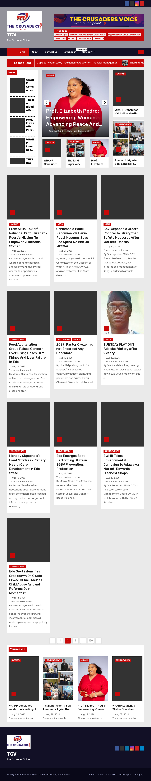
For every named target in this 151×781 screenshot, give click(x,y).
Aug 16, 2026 (19, 477)
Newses (50, 774)
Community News (54, 75)
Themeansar (63, 774)
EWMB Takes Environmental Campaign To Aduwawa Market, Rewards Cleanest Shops (121, 464)
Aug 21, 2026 (66, 250)
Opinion (96, 143)
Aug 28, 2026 (53, 714)
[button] (136, 52)
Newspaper (71, 51)
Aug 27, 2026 (88, 714)
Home (22, 51)
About (35, 51)
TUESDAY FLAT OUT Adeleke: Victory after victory (120, 348)
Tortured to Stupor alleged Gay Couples (88, 34)
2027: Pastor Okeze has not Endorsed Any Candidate (74, 348)
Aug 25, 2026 (56, 131)
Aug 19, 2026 (113, 246)
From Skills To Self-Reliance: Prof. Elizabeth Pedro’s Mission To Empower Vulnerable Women (28, 237)
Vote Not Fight (61, 34)
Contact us (51, 51)
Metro (60, 224)
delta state (99, 38)
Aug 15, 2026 (66, 473)
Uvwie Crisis (60, 38)
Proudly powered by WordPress (22, 774)
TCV (11, 35)
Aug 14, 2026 (19, 597)
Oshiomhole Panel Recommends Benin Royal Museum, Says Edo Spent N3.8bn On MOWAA (72, 237)
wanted (71, 38)
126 (91, 640)
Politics (76, 339)
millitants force (84, 38)
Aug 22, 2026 (19, 250)
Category (87, 51)
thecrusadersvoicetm (78, 131)
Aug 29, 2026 (18, 714)
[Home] (11, 52)
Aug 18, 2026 (113, 357)
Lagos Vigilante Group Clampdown (124, 34)
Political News (64, 339)
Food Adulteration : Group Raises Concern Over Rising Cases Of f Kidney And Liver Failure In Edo (27, 353)
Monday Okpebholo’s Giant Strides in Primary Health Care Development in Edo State (27, 464)
